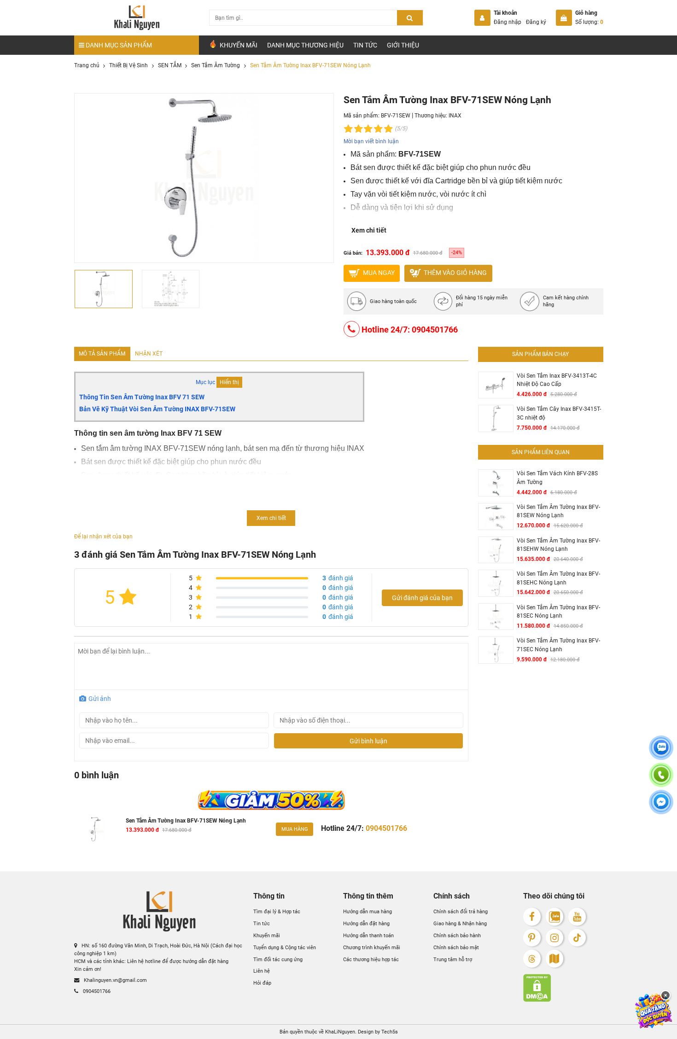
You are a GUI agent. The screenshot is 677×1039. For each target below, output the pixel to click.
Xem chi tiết (368, 230)
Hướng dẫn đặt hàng (366, 923)
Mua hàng (294, 829)
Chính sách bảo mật (456, 947)
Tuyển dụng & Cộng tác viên (284, 947)
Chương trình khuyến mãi (371, 947)
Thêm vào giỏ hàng (454, 272)
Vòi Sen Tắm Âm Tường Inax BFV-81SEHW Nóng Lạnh (558, 544)
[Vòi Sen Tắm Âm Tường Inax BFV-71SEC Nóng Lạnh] (496, 650)
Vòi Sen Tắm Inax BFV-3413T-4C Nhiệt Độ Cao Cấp (557, 380)
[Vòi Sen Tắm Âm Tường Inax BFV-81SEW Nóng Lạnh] (496, 516)
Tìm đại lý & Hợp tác (276, 911)
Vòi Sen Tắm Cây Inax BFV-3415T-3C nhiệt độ (559, 413)
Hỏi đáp (262, 983)
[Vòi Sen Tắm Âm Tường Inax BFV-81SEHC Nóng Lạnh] (496, 583)
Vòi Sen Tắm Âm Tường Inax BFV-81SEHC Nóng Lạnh (558, 578)
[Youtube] (577, 917)
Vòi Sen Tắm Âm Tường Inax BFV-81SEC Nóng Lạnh (558, 611)
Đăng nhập (507, 22)
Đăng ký (536, 22)
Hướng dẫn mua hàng (367, 911)
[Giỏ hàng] (564, 18)
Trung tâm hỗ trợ (452, 959)
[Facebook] (532, 917)
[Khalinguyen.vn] (136, 18)
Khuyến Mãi (237, 45)
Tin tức (365, 45)
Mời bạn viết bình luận (371, 141)
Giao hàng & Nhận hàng (460, 923)
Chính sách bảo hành (457, 935)
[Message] (661, 807)
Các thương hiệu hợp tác (371, 959)
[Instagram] (555, 938)
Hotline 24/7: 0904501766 (409, 329)
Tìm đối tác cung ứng (278, 959)
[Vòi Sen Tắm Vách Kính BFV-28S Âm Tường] (496, 482)
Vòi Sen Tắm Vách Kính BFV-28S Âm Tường (557, 477)
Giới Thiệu (403, 45)
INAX (455, 115)
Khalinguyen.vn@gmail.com (114, 980)
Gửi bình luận (368, 741)
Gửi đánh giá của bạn (422, 597)
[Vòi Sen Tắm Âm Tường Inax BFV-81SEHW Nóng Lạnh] (496, 550)
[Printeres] (532, 938)
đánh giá (337, 578)
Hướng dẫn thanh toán (368, 935)
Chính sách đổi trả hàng (460, 911)
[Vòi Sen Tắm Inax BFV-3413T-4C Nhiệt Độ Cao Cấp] (496, 385)
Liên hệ (261, 971)
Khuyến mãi (266, 935)
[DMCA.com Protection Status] (563, 988)
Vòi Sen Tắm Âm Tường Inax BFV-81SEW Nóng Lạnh (558, 511)
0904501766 (96, 991)
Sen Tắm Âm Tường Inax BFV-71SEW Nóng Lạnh (186, 820)
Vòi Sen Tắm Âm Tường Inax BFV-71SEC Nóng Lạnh (558, 644)
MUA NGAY (378, 272)
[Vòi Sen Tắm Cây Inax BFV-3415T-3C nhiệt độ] (496, 418)
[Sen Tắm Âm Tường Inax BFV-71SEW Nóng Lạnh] (96, 829)
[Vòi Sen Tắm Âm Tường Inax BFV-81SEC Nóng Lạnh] (496, 616)
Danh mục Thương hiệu (305, 45)
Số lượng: (589, 22)
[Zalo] (555, 917)
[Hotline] (661, 780)
